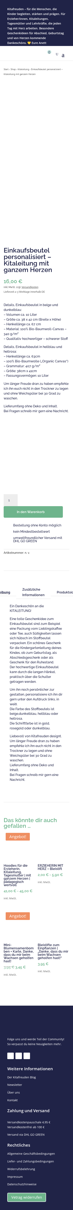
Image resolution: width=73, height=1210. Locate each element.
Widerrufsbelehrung (21, 1169)
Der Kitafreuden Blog (21, 1077)
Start (6, 69)
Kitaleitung (23, 69)
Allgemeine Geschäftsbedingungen (31, 1154)
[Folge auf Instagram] (18, 1056)
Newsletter (14, 1085)
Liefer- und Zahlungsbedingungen (30, 1161)
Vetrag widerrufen (26, 1197)
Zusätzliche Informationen (33, 592)
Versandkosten (29, 287)
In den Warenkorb (31, 512)
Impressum (15, 1177)
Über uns (13, 1092)
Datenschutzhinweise (21, 1184)
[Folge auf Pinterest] (27, 1056)
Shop (13, 69)
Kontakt (12, 1100)
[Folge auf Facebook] (10, 1056)
